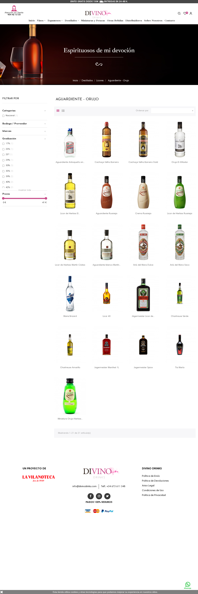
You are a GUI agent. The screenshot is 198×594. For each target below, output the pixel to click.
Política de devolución (111, 561)
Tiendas (105, 581)
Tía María (179, 368)
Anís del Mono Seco (179, 265)
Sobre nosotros (108, 548)
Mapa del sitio (107, 575)
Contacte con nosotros (111, 568)
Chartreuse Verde (179, 316)
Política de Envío (151, 476)
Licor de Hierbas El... (70, 214)
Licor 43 (106, 316)
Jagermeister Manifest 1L (106, 368)
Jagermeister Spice (143, 368)
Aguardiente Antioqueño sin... (70, 162)
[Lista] (63, 110)
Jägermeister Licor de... (143, 316)
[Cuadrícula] (58, 110)
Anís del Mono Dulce (143, 265)
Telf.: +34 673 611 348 (113, 486)
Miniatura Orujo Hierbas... (70, 419)
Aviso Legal (148, 486)
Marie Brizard (70, 316)
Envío (103, 528)
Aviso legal (106, 535)
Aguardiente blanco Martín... (107, 265)
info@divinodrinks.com (85, 486)
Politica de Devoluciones (155, 481)
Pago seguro (107, 555)
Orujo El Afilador (180, 162)
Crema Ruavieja (143, 214)
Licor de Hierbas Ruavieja (179, 214)
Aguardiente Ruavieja (106, 214)
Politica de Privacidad (154, 495)
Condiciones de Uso (153, 490)
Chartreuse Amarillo (70, 368)
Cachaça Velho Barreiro (107, 162)
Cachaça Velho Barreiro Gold (143, 162)
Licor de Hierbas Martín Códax (70, 265)
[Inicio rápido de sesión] (189, 13)
